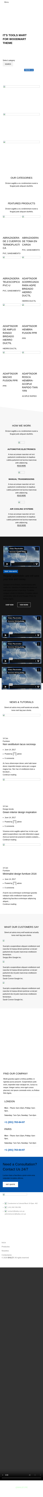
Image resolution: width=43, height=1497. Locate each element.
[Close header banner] (3, 1262)
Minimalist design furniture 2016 (19, 873)
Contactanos (7, 1255)
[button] (21, 556)
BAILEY (11, 1258)
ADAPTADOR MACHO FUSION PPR (10, 377)
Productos (6, 1247)
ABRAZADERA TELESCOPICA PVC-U (11, 282)
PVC (5, 253)
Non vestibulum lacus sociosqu (19, 744)
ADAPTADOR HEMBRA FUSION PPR (29, 329)
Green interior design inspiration (20, 812)
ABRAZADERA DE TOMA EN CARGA (30, 241)
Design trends (8, 809)
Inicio (4, 1243)
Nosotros (5, 1251)
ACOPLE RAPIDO (29, 396)
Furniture (6, 741)
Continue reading (9, 775)
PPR (24, 338)
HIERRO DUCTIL (29, 301)
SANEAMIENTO (13, 253)
